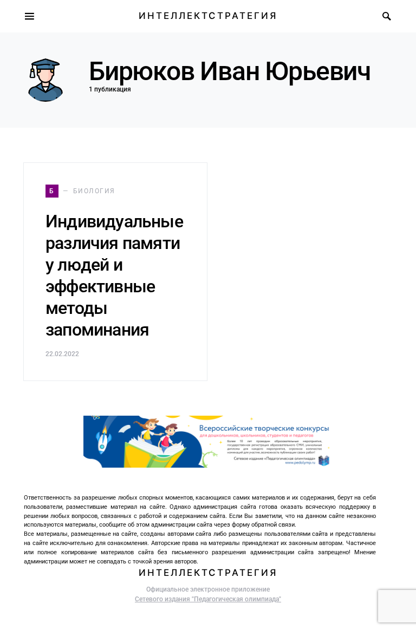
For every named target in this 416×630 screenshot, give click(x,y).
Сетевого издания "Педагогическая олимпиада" (208, 599)
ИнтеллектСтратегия (208, 15)
